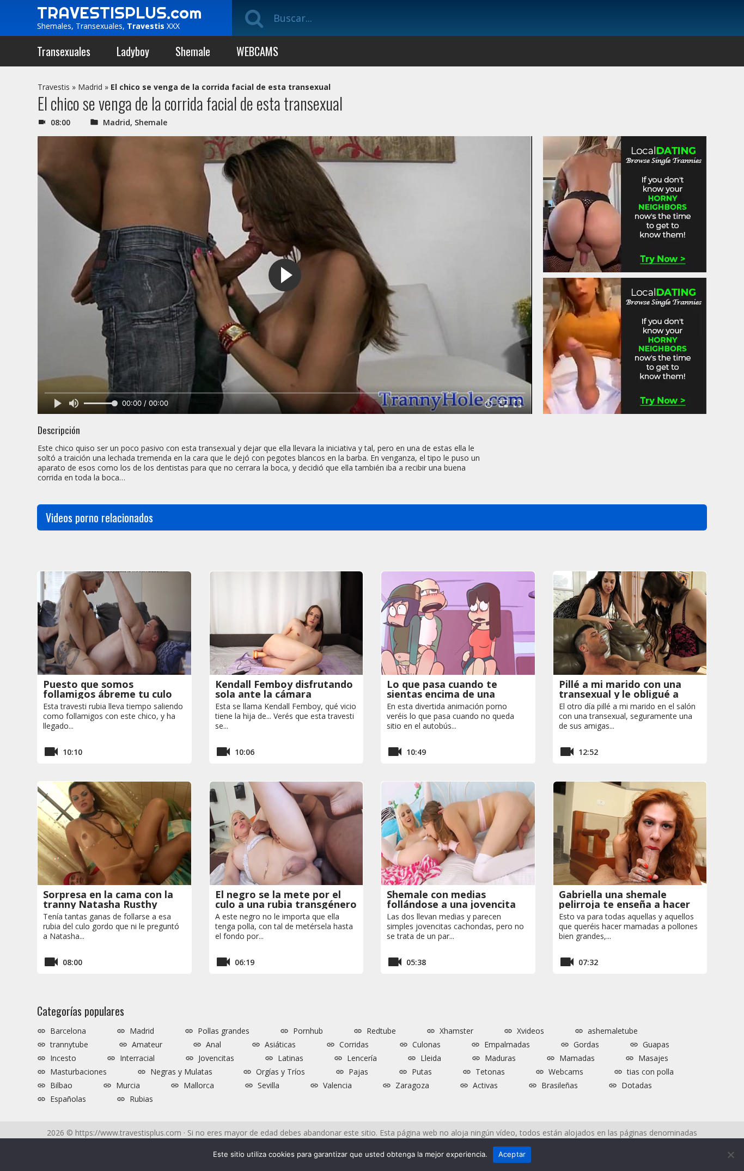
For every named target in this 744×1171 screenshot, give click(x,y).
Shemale (192, 51)
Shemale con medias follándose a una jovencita (451, 899)
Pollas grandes (223, 1031)
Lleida (430, 1058)
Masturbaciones (78, 1072)
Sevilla (268, 1085)
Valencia (337, 1085)
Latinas (290, 1058)
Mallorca (199, 1085)
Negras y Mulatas (181, 1072)
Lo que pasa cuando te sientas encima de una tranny (442, 694)
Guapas (656, 1044)
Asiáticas (280, 1044)
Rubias (141, 1099)
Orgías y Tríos (280, 1072)
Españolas (68, 1099)
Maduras (500, 1058)
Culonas (426, 1044)
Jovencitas (216, 1058)
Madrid (90, 87)
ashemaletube (613, 1031)
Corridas (354, 1044)
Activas (485, 1085)
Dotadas (636, 1085)
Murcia (128, 1085)
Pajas (358, 1072)
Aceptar (512, 1154)
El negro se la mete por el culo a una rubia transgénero (286, 899)
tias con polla (650, 1072)
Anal (213, 1044)
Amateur (147, 1044)
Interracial (137, 1058)
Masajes (653, 1058)
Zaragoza (412, 1085)
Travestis (54, 87)
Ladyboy (133, 51)
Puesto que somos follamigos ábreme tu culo (107, 689)
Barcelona (68, 1031)
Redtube (381, 1031)
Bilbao (61, 1085)
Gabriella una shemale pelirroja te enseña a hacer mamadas (624, 904)
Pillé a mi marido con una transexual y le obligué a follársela (620, 694)
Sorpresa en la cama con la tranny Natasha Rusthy (108, 899)
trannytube (69, 1044)
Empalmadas (507, 1044)
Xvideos (530, 1031)
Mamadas (577, 1058)
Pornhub (308, 1031)
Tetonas (490, 1072)
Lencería (362, 1058)
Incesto (63, 1058)
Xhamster (456, 1031)
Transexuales (63, 51)
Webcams (565, 1072)
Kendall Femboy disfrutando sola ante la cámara (284, 689)
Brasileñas (559, 1085)
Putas (422, 1072)
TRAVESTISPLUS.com (119, 12)
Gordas (586, 1044)
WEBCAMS (257, 51)
